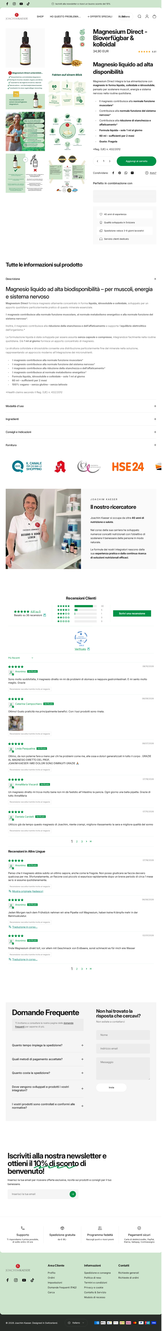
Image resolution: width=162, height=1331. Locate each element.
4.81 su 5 (35, 611)
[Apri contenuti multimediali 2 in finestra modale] (65, 47)
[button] (62, 606)
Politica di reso (92, 1281)
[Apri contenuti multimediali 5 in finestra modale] (25, 129)
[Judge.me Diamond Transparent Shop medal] (80, 637)
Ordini (51, 1281)
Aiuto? (150, 172)
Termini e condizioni (95, 1286)
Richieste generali (128, 1276)
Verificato (79, 649)
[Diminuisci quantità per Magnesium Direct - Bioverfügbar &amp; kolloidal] (94, 161)
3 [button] (81, 845)
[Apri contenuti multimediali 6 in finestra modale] (65, 129)
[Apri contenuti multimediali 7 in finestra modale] (25, 169)
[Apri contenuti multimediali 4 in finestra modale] (65, 88)
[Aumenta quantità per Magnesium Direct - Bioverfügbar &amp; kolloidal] (108, 161)
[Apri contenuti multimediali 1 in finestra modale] (25, 47)
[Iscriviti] (73, 1198)
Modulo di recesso (94, 1300)
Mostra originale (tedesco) (27, 894)
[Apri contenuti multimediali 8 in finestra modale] (65, 169)
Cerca (51, 1295)
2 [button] (76, 845)
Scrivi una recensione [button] (130, 613)
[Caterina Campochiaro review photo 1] (15, 723)
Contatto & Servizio (95, 1295)
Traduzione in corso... (24, 930)
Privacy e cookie (93, 1291)
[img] (15, 666)
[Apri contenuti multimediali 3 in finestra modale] (25, 88)
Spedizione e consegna (97, 1276)
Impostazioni (55, 1286)
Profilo (51, 1276)
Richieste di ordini (128, 1281)
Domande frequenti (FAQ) (62, 1291)
